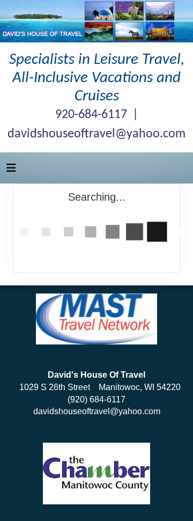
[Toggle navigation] (11, 170)
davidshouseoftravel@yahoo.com (96, 411)
